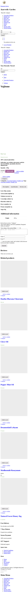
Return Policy (7, 553)
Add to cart (10, 171)
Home (5, 559)
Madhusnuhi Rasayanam (10, 470)
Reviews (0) (23, 186)
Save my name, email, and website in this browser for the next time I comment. (14, 242)
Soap (5, 25)
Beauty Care (7, 19)
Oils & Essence (7, 28)
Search (2, 35)
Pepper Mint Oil (7, 385)
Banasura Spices (5, 6)
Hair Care (6, 18)
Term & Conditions (8, 550)
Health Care (7, 17)
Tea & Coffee (7, 26)
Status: (2, 157)
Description (6, 186)
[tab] (5, 186)
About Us (6, 563)
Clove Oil (4, 342)
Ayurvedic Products (8, 15)
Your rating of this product (7, 228)
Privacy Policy (7, 551)
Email (2, 239)
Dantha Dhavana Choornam (12, 299)
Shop (5, 560)
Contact (6, 565)
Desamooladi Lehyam (9, 427)
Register (9, 44)
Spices (5, 24)
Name (3, 236)
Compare (16, 172)
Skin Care (6, 21)
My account (7, 562)
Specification (14, 186)
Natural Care (7, 22)
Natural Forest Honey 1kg (11, 516)
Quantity (3, 170)
